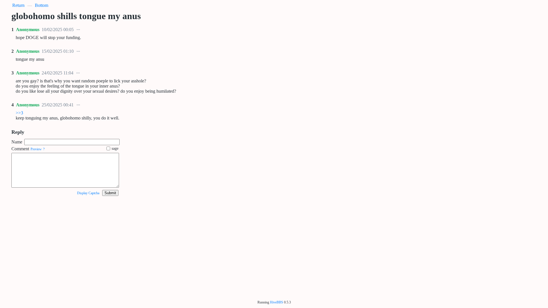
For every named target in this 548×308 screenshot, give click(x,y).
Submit (110, 193)
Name (16, 141)
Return (18, 5)
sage (115, 148)
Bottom (41, 5)
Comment (20, 148)
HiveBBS (276, 302)
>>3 (19, 112)
